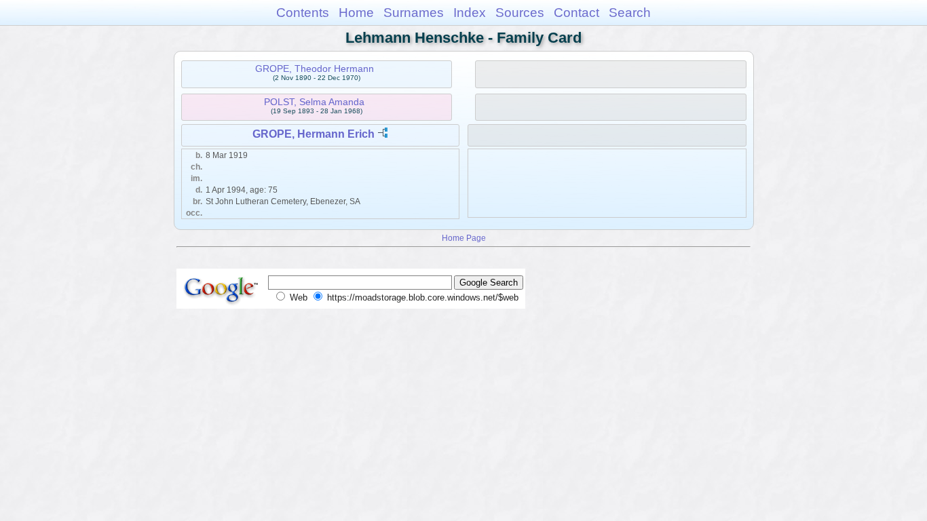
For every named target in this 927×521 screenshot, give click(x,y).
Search (630, 12)
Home (356, 12)
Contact (576, 12)
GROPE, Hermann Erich (313, 134)
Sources (519, 12)
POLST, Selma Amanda (314, 101)
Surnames (413, 12)
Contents (302, 12)
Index (469, 12)
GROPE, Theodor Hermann (314, 68)
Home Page (464, 237)
